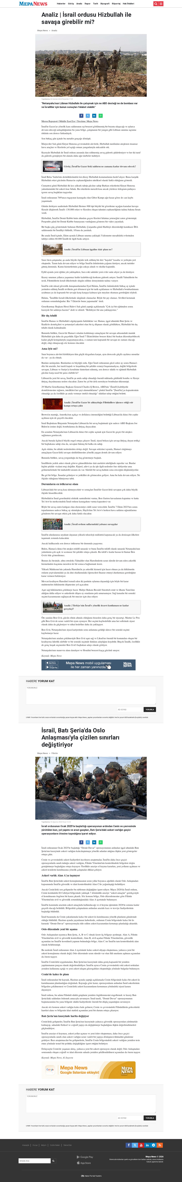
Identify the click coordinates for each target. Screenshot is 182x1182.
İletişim (43, 1145)
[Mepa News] (33, 3)
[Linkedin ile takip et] (147, 1145)
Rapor (88, 3)
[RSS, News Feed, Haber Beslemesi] (160, 1145)
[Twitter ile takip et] (135, 1145)
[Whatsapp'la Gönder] (101, 116)
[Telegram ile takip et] (153, 1145)
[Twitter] (88, 116)
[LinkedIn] (94, 116)
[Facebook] (81, 116)
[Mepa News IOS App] (85, 1163)
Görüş (71, 3)
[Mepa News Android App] (85, 1157)
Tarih (95, 3)
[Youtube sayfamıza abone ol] (141, 1145)
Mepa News (42, 30)
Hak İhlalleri (128, 3)
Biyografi (105, 3)
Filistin (55, 753)
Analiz (79, 3)
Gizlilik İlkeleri (55, 1145)
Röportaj (116, 3)
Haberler (61, 3)
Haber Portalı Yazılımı (93, 1176)
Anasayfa (25, 1145)
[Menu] (161, 3)
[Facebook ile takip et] (129, 1145)
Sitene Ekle (68, 1145)
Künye (35, 1145)
